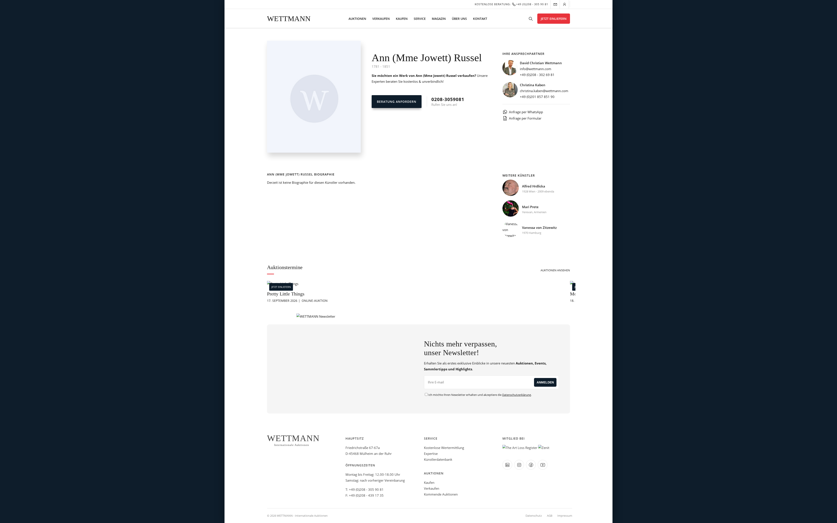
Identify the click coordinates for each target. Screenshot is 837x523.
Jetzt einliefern (554, 19)
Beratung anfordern (396, 102)
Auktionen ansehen (555, 270)
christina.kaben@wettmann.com (544, 91)
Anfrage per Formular (525, 118)
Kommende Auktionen (441, 494)
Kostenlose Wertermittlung (444, 447)
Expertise (431, 453)
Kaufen (402, 19)
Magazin (439, 19)
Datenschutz (534, 516)
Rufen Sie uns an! (447, 101)
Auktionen (357, 19)
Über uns (459, 19)
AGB (549, 516)
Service (420, 19)
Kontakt (480, 19)
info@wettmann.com (535, 69)
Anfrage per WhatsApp (526, 112)
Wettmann (289, 19)
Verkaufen (381, 19)
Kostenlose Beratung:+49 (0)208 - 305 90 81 (511, 4)
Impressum (564, 516)
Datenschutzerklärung (516, 395)
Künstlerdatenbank (438, 459)
